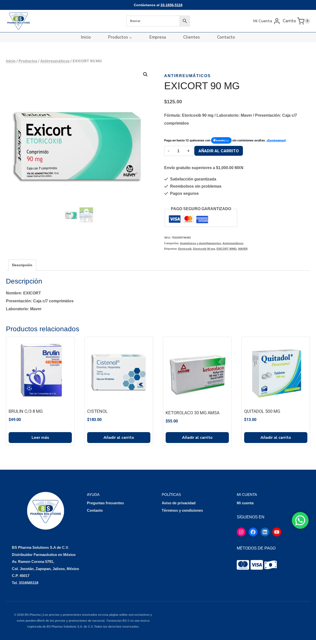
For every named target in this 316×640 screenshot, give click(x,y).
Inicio (86, 37)
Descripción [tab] (22, 265)
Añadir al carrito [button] (118, 437)
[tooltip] (243, 565)
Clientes (191, 37)
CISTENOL (97, 411)
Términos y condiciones (182, 510)
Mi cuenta (245, 503)
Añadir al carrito (218, 150)
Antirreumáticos (187, 76)
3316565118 (28, 583)
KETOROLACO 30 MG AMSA (192, 412)
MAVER (243, 248)
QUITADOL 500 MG (262, 411)
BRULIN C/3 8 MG (26, 411)
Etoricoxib (185, 248)
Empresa (157, 37)
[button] (145, 74)
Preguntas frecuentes (105, 503)
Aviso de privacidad (179, 503)
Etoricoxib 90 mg (204, 248)
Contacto (226, 37)
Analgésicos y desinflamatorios (200, 243)
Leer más (40, 437)
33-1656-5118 (171, 5)
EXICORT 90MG (227, 248)
